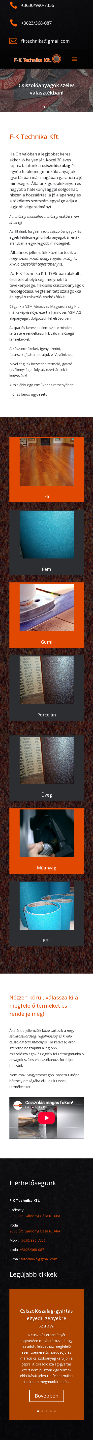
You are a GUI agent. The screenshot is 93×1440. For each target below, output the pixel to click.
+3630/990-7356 (32, 1240)
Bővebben (47, 1395)
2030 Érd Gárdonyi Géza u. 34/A (34, 1215)
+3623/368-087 (32, 1249)
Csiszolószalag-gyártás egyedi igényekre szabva (46, 1318)
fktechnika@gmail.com (39, 1259)
